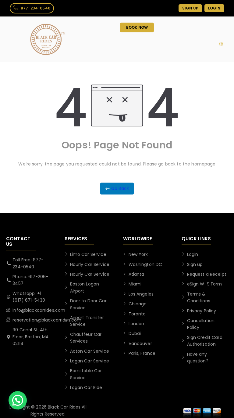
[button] (18, 400)
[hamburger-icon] (221, 44)
